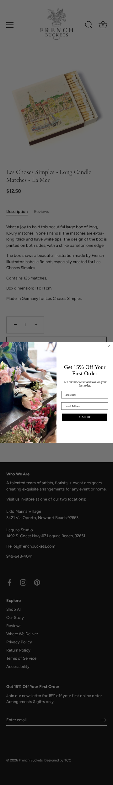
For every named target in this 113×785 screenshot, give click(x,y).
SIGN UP (85, 417)
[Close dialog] (109, 346)
